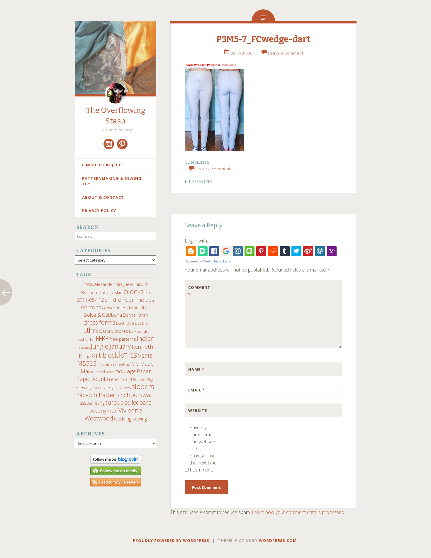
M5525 (86, 363)
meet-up (122, 364)
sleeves (124, 387)
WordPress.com (278, 540)
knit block (104, 355)
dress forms (99, 322)
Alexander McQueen (114, 284)
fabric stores (115, 331)
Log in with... (197, 241)
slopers (143, 386)
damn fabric (138, 308)
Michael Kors (102, 371)
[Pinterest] (122, 144)
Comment (199, 291)
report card (120, 379)
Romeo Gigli (143, 379)
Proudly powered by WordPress (171, 540)
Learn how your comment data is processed (298, 512)
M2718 (145, 356)
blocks (134, 291)
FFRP (102, 338)
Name (196, 369)
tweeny (97, 410)
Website (197, 410)
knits (128, 354)
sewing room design (97, 387)
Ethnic (92, 330)
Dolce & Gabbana (103, 314)
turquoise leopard (129, 402)
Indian (146, 338)
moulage (125, 371)
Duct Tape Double (132, 323)
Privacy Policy (99, 210)
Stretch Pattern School (108, 395)
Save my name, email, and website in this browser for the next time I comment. (203, 448)
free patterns (123, 339)
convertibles (114, 308)
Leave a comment (285, 53)
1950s (89, 284)
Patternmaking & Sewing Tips (112, 181)
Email (196, 390)
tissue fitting (92, 402)
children (114, 299)
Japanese (84, 347)
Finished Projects (103, 164)
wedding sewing (130, 418)
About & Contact (103, 197)
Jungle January (111, 346)
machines (105, 364)
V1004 (112, 411)
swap (147, 395)
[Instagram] (108, 144)
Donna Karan (135, 315)
